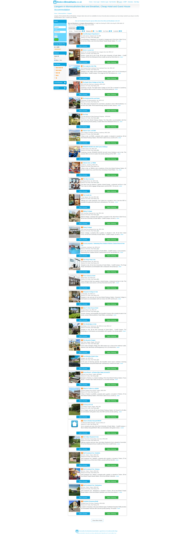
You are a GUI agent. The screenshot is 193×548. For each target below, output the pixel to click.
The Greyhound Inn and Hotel (91, 98)
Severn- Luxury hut (88, 50)
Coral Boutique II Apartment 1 (91, 34)
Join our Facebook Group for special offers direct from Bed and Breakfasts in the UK (97, 21)
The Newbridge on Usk (89, 324)
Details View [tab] (72, 28)
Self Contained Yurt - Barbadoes (92, 485)
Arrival (55, 29)
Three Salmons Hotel (89, 275)
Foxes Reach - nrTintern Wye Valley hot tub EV (96, 372)
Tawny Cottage (87, 227)
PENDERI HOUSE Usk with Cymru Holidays (95, 146)
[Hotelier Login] (98, 531)
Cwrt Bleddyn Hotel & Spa (90, 356)
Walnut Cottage (87, 211)
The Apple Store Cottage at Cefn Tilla (93, 82)
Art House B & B (88, 404)
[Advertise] (91, 531)
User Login (97, 2)
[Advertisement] (132, 42)
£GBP (125, 2)
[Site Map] (114, 531)
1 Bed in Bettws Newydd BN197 (92, 420)
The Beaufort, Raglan (89, 340)
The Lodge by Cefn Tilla (89, 66)
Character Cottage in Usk (90, 291)
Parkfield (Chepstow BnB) (90, 501)
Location (56, 24)
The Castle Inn (87, 195)
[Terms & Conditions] (107, 531)
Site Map (136, 2)
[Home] (81, 531)
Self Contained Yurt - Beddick (91, 453)
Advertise (130, 2)
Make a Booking (111, 46)
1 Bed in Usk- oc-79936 (89, 163)
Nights (55, 34)
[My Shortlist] (86, 531)
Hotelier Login (104, 2)
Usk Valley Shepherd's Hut (91, 437)
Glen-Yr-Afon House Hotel (90, 308)
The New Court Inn (88, 179)
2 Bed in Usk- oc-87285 (89, 130)
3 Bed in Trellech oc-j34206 (91, 388)
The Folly (85, 114)
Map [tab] (80, 28)
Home (90, 2)
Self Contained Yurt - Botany (91, 469)
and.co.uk (69, 2)
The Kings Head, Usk (89, 259)
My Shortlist (112, 2)
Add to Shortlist (83, 46)
